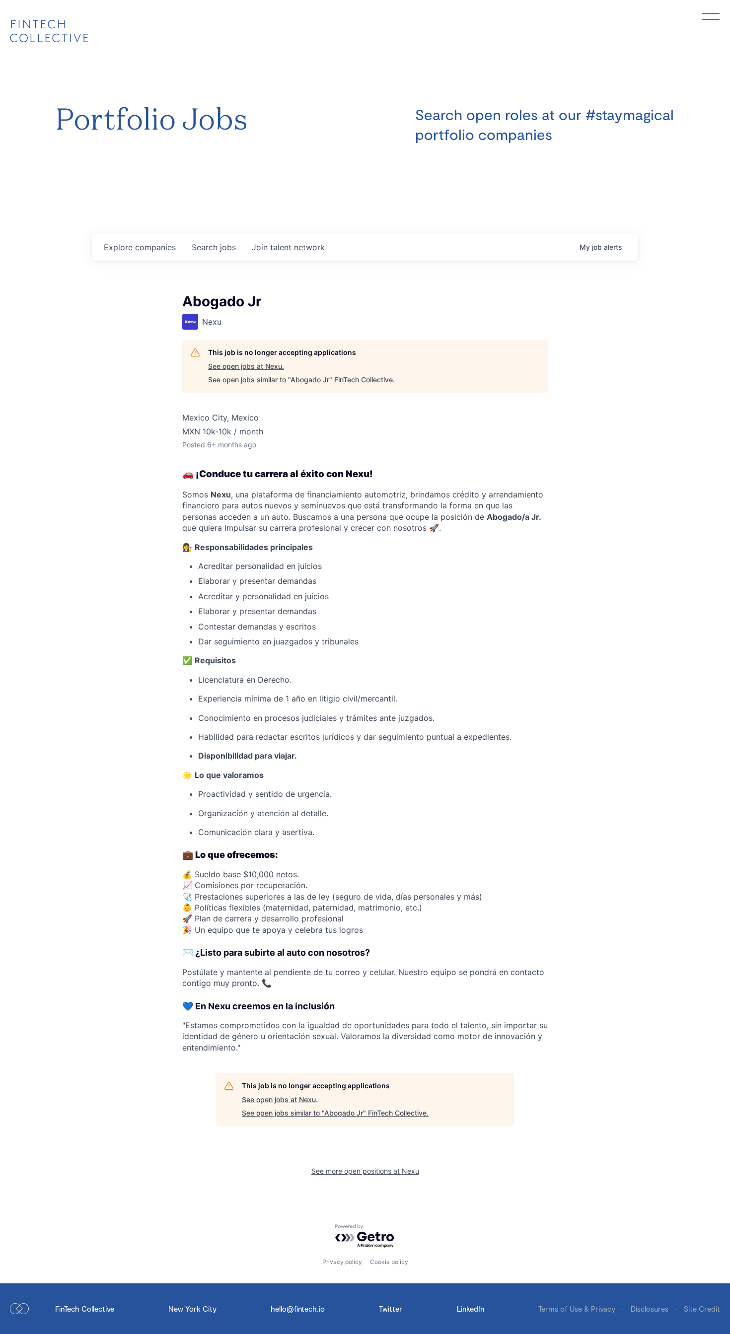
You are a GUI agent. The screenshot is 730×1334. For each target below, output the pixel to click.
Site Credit (702, 1308)
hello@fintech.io (298, 1308)
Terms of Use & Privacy (577, 1308)
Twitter (390, 1308)
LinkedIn (470, 1308)
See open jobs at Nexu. (246, 366)
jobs (214, 247)
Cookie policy (389, 1261)
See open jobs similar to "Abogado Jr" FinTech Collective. (301, 379)
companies (140, 247)
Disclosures (650, 1308)
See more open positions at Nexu (365, 1171)
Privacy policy (342, 1261)
